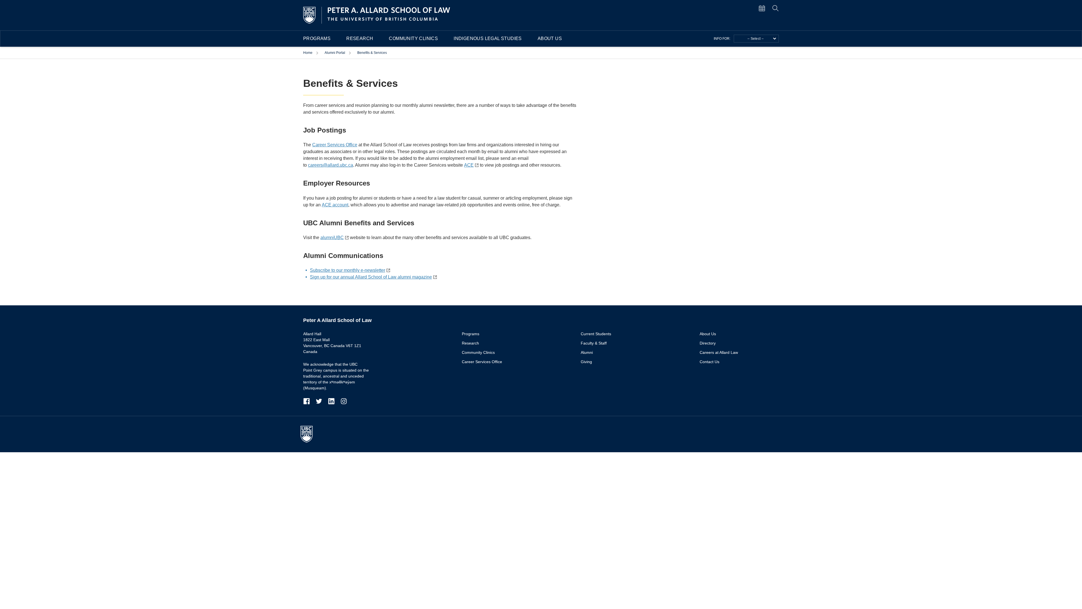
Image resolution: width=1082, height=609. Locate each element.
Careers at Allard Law (719, 352)
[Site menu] (765, 8)
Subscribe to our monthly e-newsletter (347, 270)
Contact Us (709, 361)
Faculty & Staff (594, 343)
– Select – (756, 39)
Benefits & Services (372, 53)
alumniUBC (332, 237)
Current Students (596, 334)
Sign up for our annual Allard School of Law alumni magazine (371, 277)
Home (308, 53)
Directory (708, 343)
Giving (586, 361)
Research (359, 38)
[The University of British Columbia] (309, 434)
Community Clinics (413, 38)
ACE (469, 165)
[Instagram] (343, 401)
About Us (550, 38)
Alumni (587, 352)
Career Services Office (334, 144)
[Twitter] (322, 401)
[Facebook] (309, 401)
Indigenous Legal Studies (488, 38)
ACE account (335, 204)
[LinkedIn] (334, 401)
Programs (317, 38)
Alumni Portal (335, 53)
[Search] (775, 8)
